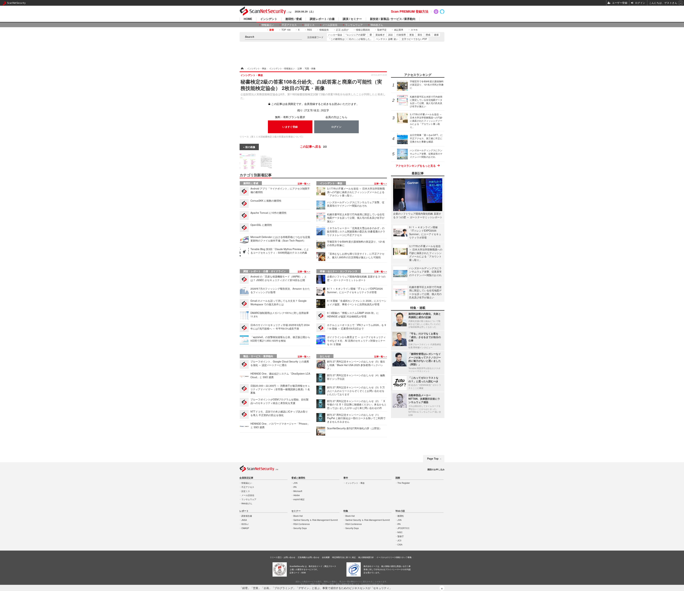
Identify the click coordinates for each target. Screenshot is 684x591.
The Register (403, 482)
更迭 (411, 34)
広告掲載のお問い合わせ (308, 557)
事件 (345, 477)
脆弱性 (400, 515)
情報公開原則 (363, 29)
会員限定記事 (246, 477)
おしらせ (325, 356)
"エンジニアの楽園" (356, 34)
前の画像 (250, 147)
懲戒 (428, 34)
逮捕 (436, 34)
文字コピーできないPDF (414, 39)
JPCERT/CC (403, 528)
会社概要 (326, 557)
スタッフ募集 (406, 557)
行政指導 (401, 34)
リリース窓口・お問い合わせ (282, 557)
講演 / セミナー (352, 19)
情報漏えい (267, 25)
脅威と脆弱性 (298, 477)
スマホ (414, 29)
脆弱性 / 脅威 (293, 19)
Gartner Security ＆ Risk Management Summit (315, 519)
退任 (420, 34)
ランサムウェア (354, 25)
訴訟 (390, 34)
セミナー (296, 510)
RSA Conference (301, 523)
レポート (244, 510)
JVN (295, 482)
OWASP (245, 528)
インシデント (268, 19)
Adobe (296, 495)
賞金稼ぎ (380, 34)
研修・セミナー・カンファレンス (338, 271)
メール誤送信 (329, 25)
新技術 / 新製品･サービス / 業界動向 (393, 19)
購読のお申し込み (436, 469)
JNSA (244, 519)
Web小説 (400, 510)
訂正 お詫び (342, 29)
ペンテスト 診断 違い (387, 39)
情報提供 (324, 29)
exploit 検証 (299, 499)
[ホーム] (242, 68)
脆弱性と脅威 (250, 183)
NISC (400, 532)
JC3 (399, 540)
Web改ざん (376, 25)
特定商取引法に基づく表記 (344, 557)
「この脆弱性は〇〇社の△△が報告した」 (350, 39)
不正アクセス (289, 25)
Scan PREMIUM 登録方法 (409, 11)
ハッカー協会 (335, 34)
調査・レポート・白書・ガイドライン (264, 271)
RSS (309, 29)
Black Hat (298, 515)
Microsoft (297, 490)
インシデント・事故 (331, 183)
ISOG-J (244, 523)
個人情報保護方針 (366, 557)
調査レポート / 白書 (322, 19)
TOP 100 (286, 29)
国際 (397, 477)
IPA (295, 486)
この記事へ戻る (313, 146)
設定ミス (310, 25)
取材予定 (382, 29)
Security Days (300, 528)
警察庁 (400, 536)
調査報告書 (246, 515)
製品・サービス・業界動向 (258, 356)
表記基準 (398, 29)
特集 (345, 510)
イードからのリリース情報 (388, 557)
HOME (248, 19)
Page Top (433, 458)
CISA (399, 544)
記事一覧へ (303, 183)
